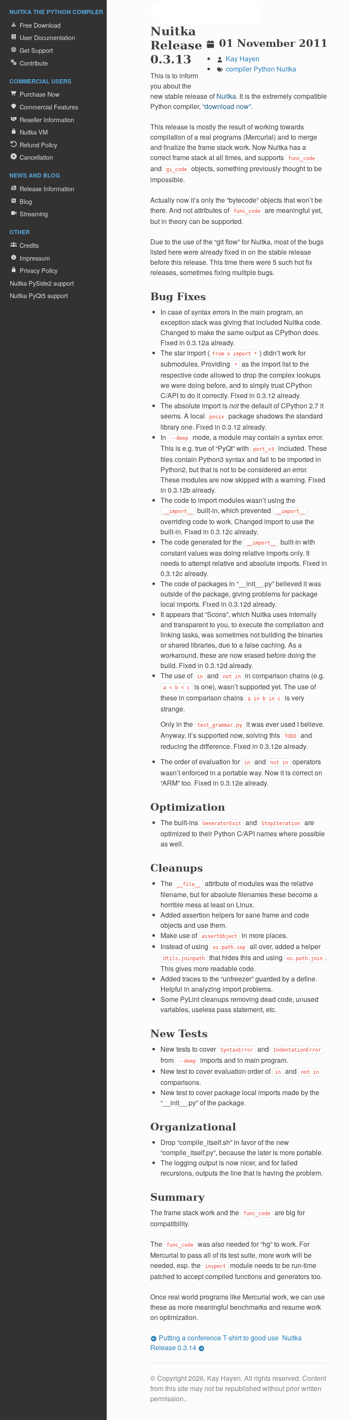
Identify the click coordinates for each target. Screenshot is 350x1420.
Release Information (47, 188)
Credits (29, 245)
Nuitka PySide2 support (42, 282)
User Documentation (47, 37)
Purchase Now (39, 93)
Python (264, 69)
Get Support (36, 50)
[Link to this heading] (197, 61)
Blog (26, 201)
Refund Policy (38, 144)
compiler (239, 69)
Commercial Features (49, 106)
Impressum (35, 257)
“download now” (226, 106)
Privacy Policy (39, 270)
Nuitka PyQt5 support (39, 295)
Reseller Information (47, 119)
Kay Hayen (243, 58)
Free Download (40, 24)
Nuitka (286, 69)
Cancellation (36, 156)
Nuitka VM (34, 131)
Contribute (34, 62)
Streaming (34, 213)
